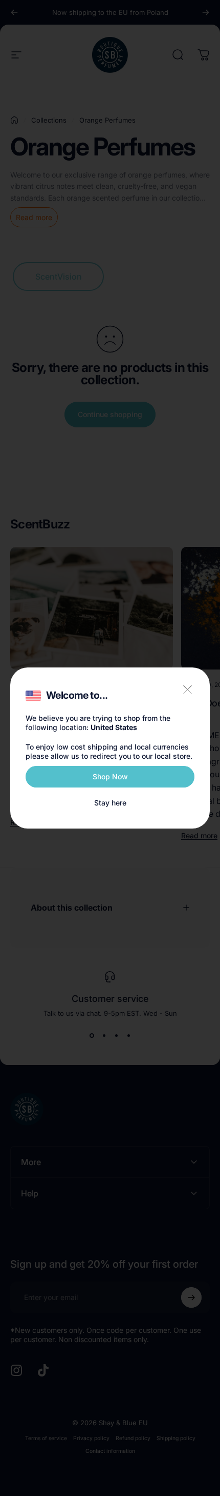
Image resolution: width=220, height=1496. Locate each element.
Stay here (110, 802)
